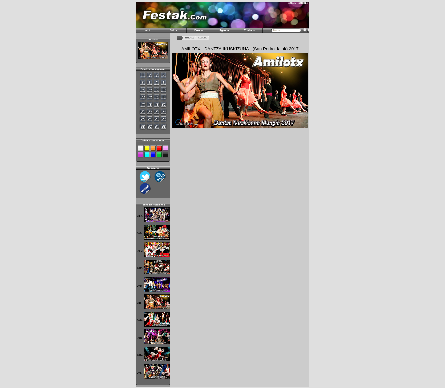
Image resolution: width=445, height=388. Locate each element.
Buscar (198, 30)
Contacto (249, 30)
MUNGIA (202, 38)
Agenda (224, 30)
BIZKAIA (189, 38)
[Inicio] (180, 38)
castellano (302, 3)
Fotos (173, 30)
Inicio (148, 30)
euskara (292, 3)
